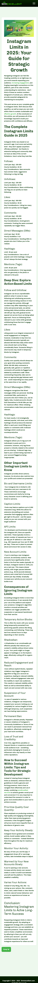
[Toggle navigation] (34, 3)
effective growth (10, 114)
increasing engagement (20, 83)
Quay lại (6, 949)
